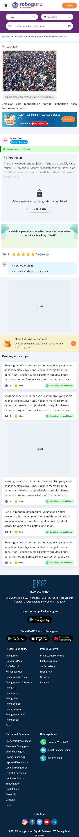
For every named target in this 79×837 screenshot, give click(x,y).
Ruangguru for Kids (16, 677)
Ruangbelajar (13, 703)
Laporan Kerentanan (17, 762)
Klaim (68, 119)
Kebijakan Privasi (15, 778)
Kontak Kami (12, 789)
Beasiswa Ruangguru (17, 746)
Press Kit (11, 794)
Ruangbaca (12, 693)
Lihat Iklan (39, 208)
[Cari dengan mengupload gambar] (69, 26)
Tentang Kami (13, 783)
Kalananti (45, 682)
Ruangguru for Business (19, 682)
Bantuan (10, 799)
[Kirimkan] (10, 26)
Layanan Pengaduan (17, 767)
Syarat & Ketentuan (16, 773)
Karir (8, 805)
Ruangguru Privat (15, 714)
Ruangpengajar (14, 709)
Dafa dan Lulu (13, 666)
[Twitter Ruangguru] (39, 822)
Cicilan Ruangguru (15, 751)
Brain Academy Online (52, 655)
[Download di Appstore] (39, 638)
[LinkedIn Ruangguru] (54, 822)
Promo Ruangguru (16, 757)
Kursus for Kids (14, 671)
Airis (8, 725)
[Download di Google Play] (39, 619)
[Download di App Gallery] (62, 638)
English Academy (49, 661)
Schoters (45, 677)
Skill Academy (47, 666)
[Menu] (6, 5)
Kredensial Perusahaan (18, 741)
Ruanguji (10, 687)
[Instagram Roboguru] (25, 822)
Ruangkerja (46, 671)
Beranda (6, 36)
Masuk (69, 5)
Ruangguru (12, 655)
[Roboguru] (27, 5)
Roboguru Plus (14, 661)
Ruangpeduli (12, 719)
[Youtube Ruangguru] (47, 822)
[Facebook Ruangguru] (32, 822)
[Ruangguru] (39, 584)
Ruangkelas (12, 698)
